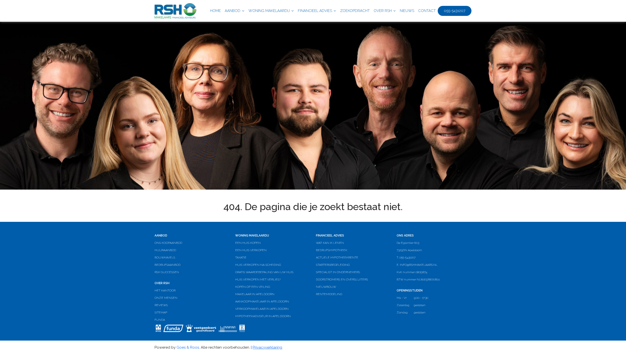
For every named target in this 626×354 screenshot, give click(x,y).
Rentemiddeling (329, 294)
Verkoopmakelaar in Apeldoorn (262, 309)
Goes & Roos (188, 347)
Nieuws (407, 11)
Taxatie (240, 257)
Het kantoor (165, 290)
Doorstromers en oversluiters (342, 279)
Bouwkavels (165, 257)
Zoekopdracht (355, 11)
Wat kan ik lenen (330, 243)
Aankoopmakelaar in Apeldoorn (262, 301)
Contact (427, 11)
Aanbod (232, 11)
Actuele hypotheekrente (337, 257)
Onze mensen (166, 298)
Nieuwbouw (326, 287)
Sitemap (161, 312)
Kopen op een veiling (252, 287)
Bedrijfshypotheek (331, 250)
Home (215, 11)
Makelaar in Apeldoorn (254, 294)
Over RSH (383, 11)
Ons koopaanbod (168, 243)
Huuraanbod (165, 250)
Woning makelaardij (269, 11)
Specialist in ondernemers (338, 272)
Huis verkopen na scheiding (258, 265)
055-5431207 (454, 11)
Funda (160, 320)
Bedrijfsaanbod (167, 265)
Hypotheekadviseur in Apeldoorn (263, 316)
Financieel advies (315, 11)
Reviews (161, 305)
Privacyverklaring (267, 347)
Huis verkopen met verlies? (258, 279)
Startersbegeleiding (333, 265)
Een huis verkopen (251, 250)
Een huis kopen (248, 243)
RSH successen (167, 272)
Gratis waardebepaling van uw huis (264, 272)
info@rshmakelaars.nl (418, 265)
